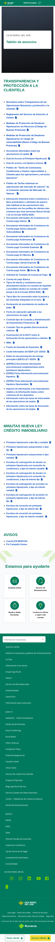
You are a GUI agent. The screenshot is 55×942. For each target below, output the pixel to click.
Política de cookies (24, 913)
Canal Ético (10, 696)
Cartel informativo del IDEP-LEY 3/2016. (26, 351)
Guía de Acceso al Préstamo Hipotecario (26, 158)
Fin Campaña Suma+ (16, 544)
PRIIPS (8, 820)
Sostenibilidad (12, 690)
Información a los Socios (16, 665)
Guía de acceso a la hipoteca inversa (24, 163)
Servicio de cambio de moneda (19, 774)
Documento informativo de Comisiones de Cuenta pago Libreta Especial (27, 261)
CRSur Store (11, 768)
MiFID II (9, 814)
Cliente (32, 270)
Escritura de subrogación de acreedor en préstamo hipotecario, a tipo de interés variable (27, 487)
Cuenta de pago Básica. (18, 279)
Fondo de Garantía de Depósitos (22, 347)
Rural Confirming (13, 730)
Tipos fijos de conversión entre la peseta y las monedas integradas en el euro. (27, 298)
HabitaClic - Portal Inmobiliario (19, 718)
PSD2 (8, 826)
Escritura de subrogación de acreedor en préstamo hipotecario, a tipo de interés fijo (27, 498)
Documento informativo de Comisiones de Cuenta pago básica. (27, 219)
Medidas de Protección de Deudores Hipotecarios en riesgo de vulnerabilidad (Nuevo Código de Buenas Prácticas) (28, 140)
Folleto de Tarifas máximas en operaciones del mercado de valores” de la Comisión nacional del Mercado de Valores (27, 188)
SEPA (8, 832)
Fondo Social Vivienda (15, 724)
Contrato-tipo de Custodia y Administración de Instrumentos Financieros (28, 321)
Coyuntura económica (15, 845)
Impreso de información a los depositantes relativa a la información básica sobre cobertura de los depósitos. (27, 392)
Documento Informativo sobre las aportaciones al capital (23, 152)
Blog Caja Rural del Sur (16, 786)
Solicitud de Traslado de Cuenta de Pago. (27, 274)
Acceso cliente (38, 938)
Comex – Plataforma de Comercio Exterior (24, 799)
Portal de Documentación (17, 805)
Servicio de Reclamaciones (17, 684)
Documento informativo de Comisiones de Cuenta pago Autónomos (27, 238)
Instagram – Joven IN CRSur (22, 879)
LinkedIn (30, 879)
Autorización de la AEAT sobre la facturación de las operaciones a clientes (27, 336)
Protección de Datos (40, 913)
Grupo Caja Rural (13, 672)
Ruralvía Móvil (6, 878)
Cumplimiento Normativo (17, 857)
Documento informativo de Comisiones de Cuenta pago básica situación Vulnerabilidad (27, 228)
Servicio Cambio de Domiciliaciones (21, 792)
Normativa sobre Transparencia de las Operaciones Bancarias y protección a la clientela (27, 105)
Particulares (30, 3)
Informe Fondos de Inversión (18, 839)
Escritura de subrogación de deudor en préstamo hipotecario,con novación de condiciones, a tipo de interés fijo (26, 476)
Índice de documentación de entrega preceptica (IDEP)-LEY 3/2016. (24, 358)
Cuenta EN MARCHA (17, 541)
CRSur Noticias (12, 743)
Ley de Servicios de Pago (16, 851)
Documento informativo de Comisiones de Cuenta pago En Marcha (27, 253)
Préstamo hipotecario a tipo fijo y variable (27, 442)
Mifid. (9, 342)
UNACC (9, 678)
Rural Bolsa (11, 736)
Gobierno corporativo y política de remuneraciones (28, 653)
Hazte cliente (13, 938)
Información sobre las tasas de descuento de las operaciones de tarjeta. (27, 407)
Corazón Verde (12, 761)
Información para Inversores (18, 703)
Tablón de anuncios (9, 916)
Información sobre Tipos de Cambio (31, 916)
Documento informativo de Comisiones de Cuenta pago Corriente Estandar (27, 246)
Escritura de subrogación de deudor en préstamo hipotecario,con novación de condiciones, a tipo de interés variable (26, 465)
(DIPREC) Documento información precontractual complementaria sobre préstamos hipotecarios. (25, 367)
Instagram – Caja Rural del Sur (13, 879)
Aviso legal (11, 913)
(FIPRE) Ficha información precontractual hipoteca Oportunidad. (27, 383)
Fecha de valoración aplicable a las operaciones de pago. (24, 313)
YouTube (39, 879)
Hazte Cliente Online (9, 887)
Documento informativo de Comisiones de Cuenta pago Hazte (27, 269)
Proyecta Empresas (14, 780)
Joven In (9, 712)
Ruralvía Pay (8, 878)
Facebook (48, 879)
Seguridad (50, 916)
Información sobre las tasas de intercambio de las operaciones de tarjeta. (28, 400)
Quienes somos (12, 647)
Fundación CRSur (13, 749)
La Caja (9, 659)
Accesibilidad (11, 864)
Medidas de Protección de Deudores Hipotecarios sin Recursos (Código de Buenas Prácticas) (26, 126)
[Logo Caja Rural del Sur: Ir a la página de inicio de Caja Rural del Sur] (9, 3)
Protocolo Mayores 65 (15, 755)
